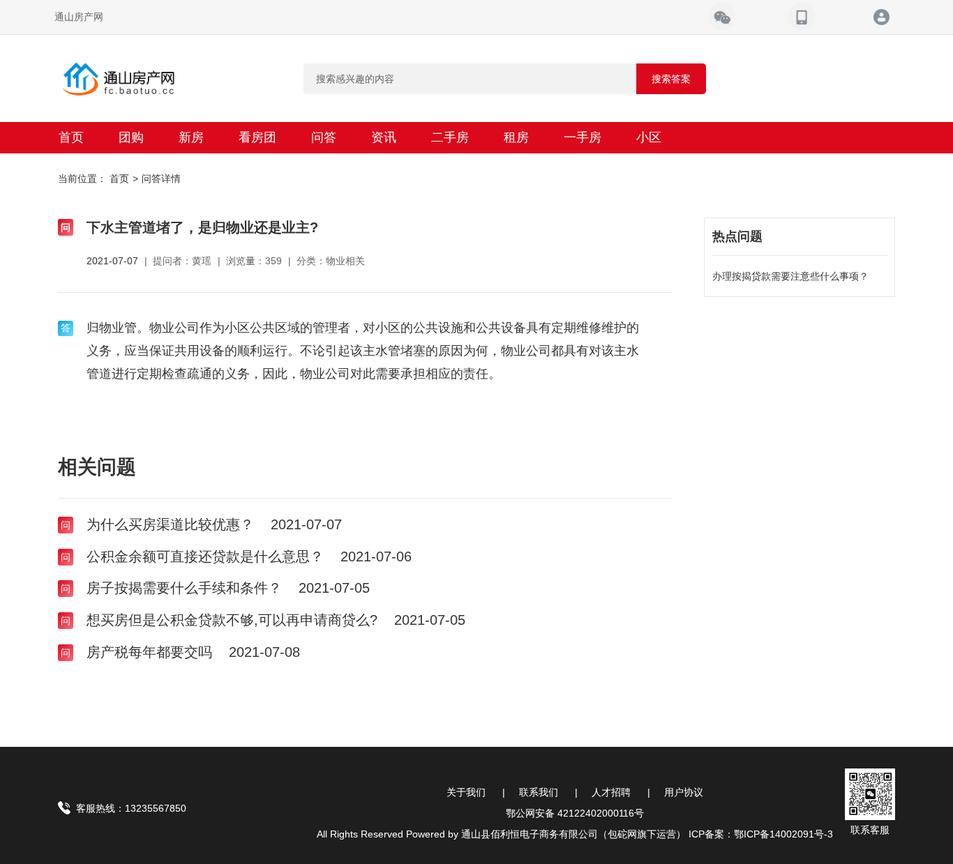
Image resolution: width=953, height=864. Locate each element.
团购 (131, 137)
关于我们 (466, 792)
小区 (648, 137)
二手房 (450, 137)
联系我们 (538, 792)
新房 (191, 137)
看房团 (257, 137)
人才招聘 (611, 792)
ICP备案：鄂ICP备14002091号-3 (761, 834)
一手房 (582, 137)
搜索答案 (671, 78)
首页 (71, 137)
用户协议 (683, 792)
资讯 (383, 137)
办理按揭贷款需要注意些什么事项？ (790, 276)
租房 (516, 137)
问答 (323, 137)
